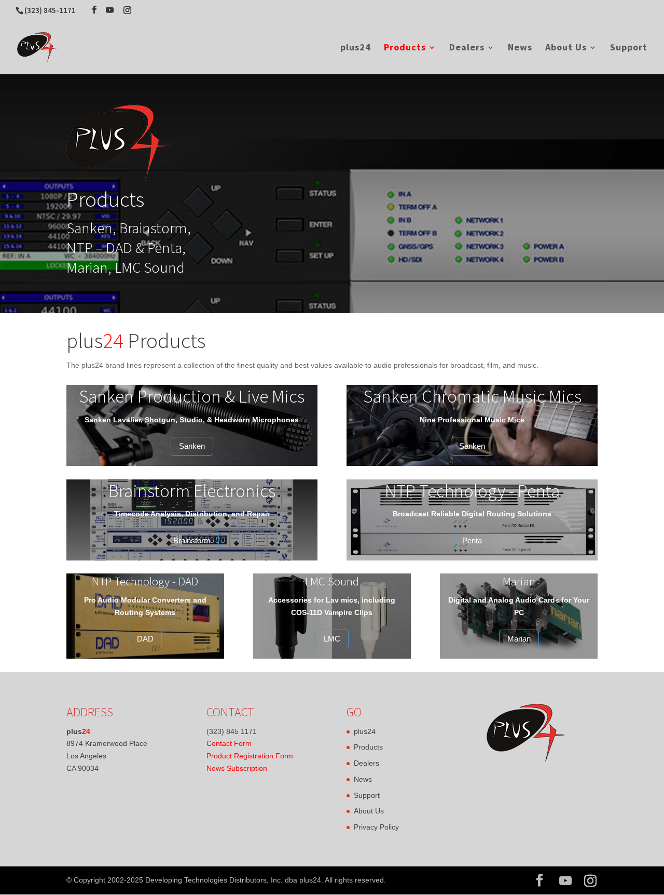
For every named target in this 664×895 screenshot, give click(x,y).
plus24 (355, 48)
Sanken (192, 446)
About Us (566, 48)
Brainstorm (192, 540)
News (520, 48)
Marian (519, 638)
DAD (145, 638)
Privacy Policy (376, 827)
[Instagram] (127, 10)
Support (628, 48)
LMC (332, 638)
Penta (472, 540)
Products (405, 48)
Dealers (467, 48)
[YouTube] (110, 10)
